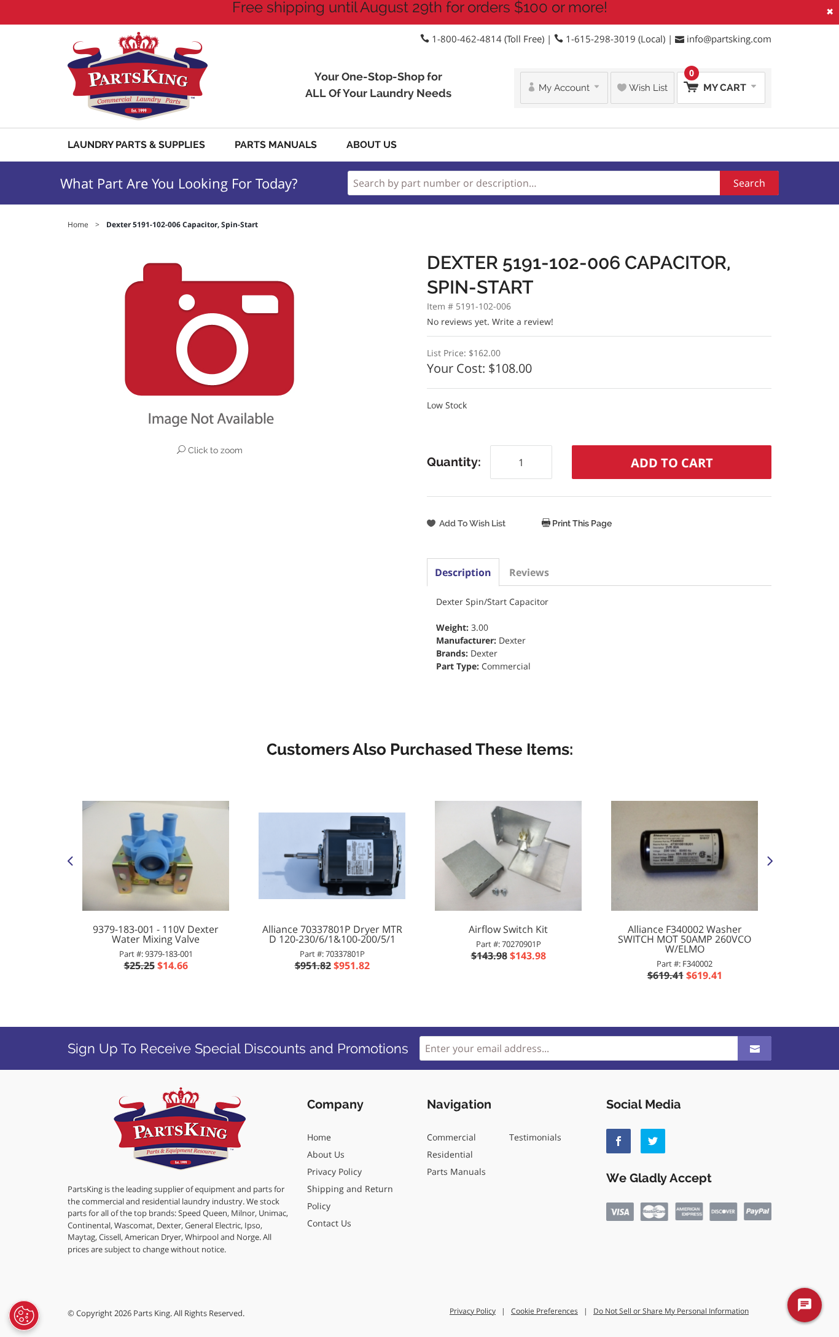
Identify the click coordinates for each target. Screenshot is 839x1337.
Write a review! (522, 321)
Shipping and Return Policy (350, 1197)
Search (749, 183)
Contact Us (329, 1223)
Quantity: (454, 461)
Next (769, 860)
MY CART (719, 82)
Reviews (529, 572)
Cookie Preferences (544, 1311)
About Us (371, 144)
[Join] (754, 1048)
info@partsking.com (729, 39)
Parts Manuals (276, 144)
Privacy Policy (334, 1171)
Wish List (647, 87)
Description (463, 572)
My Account (564, 87)
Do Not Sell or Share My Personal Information (671, 1311)
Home (319, 1137)
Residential (450, 1154)
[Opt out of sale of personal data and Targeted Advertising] (24, 1315)
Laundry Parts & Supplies (136, 144)
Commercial (451, 1137)
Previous (70, 860)
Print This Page (581, 523)
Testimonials (535, 1137)
